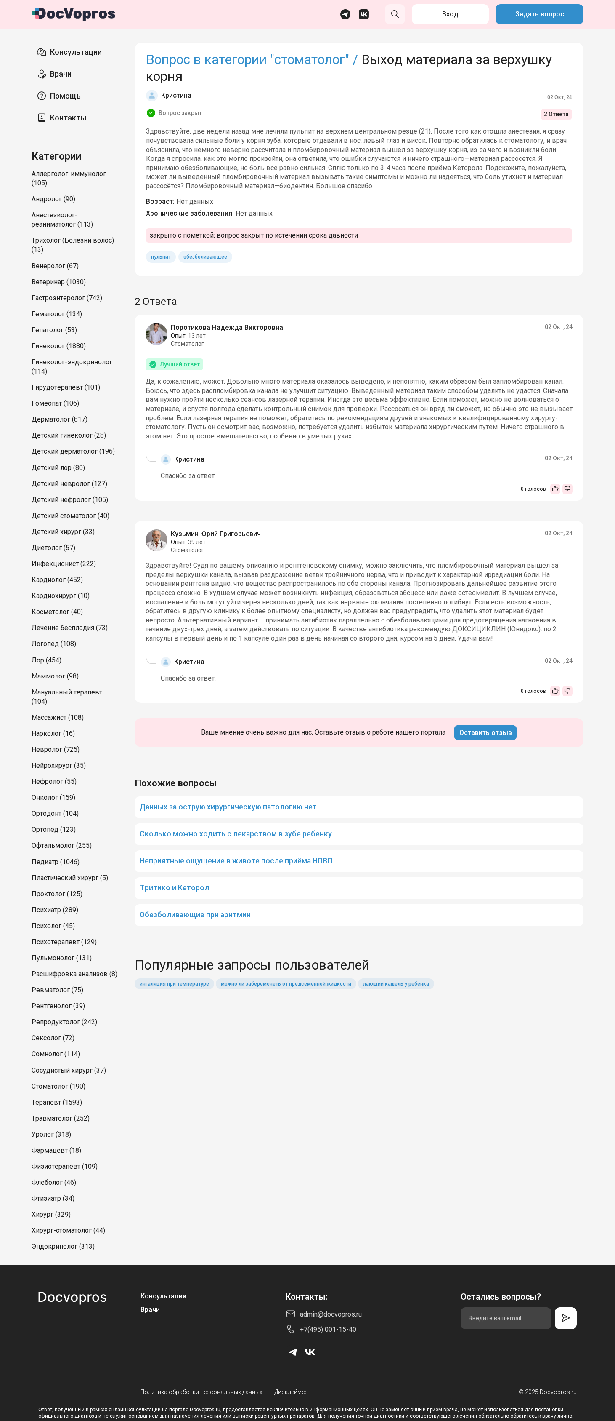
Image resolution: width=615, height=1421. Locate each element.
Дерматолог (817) (59, 419)
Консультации (76, 52)
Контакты (68, 117)
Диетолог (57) (53, 548)
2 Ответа (556, 114)
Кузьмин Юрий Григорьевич (216, 534)
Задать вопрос (539, 14)
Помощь (65, 95)
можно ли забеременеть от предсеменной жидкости (286, 984)
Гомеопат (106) (55, 403)
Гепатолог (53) (54, 330)
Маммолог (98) (55, 676)
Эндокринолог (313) (63, 1246)
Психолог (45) (53, 926)
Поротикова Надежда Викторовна (227, 327)
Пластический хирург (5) (70, 878)
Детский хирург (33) (63, 532)
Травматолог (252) (61, 1118)
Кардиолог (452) (57, 580)
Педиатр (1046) (56, 862)
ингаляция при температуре (174, 984)
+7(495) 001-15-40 (328, 1329)
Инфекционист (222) (64, 564)
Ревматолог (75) (57, 990)
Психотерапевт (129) (64, 942)
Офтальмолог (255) (62, 845)
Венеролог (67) (55, 266)
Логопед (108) (54, 644)
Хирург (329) (51, 1214)
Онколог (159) (53, 797)
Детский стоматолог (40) (70, 516)
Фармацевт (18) (56, 1150)
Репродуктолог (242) (64, 1022)
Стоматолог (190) (58, 1086)
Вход (450, 14)
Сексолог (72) (53, 1038)
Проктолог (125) (57, 894)
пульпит (161, 257)
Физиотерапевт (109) (65, 1166)
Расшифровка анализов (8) (74, 974)
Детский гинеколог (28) (69, 435)
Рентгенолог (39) (58, 1006)
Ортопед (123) (54, 829)
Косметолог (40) (57, 612)
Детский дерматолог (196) (73, 451)
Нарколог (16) (53, 733)
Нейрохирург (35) (59, 765)
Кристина (176, 95)
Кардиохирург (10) (61, 596)
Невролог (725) (56, 749)
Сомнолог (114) (56, 1054)
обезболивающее (205, 257)
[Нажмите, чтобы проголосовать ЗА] (555, 489)
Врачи (61, 73)
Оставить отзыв (485, 733)
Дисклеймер (291, 1392)
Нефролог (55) (54, 781)
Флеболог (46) (54, 1182)
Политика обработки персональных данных (201, 1392)
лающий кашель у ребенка (396, 984)
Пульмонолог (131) (62, 958)
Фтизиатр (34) (53, 1198)
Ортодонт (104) (55, 813)
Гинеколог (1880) (59, 346)
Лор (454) (46, 660)
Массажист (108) (58, 717)
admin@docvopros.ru (331, 1314)
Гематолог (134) (57, 314)
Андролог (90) (53, 199)
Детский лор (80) (58, 468)
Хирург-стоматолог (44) (68, 1230)
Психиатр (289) (55, 910)
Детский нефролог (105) (70, 500)
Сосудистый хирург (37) (69, 1070)
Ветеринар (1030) (59, 282)
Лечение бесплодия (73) (70, 628)
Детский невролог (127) (69, 484)
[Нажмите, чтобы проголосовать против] (567, 489)
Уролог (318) (51, 1134)
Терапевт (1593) (57, 1102)
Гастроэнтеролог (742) (67, 298)
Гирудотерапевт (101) (66, 387)
